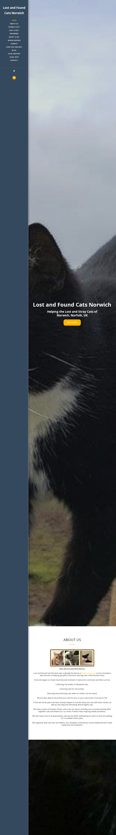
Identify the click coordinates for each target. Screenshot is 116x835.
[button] (14, 77)
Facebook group (88, 673)
